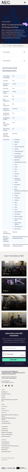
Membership (5, 426)
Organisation (4, 391)
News (3, 404)
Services (6, 325)
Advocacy (6, 273)
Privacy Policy (4, 459)
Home (4, 45)
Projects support (5, 447)
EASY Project (4, 449)
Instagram (12, 386)
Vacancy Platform (6, 443)
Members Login (5, 430)
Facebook (3, 386)
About (3, 389)
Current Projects (5, 421)
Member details (6, 52)
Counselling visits (5, 442)
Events (5, 308)
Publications (5, 410)
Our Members (10, 45)
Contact (3, 397)
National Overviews (6, 436)
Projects (5, 291)
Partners (3, 395)
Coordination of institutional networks (10, 445)
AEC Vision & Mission (6, 393)
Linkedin (9, 386)
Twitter (6, 386)
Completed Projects (6, 423)
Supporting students (6, 451)
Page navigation (6, 60)
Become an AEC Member (7, 434)
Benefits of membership (7, 432)
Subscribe (13, 359)
